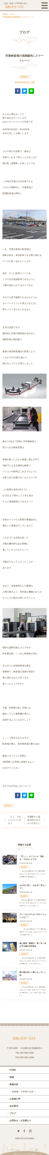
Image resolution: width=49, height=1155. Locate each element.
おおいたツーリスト (22, 1153)
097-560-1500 (27, 1053)
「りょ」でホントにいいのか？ (14, 820)
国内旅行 (24, 77)
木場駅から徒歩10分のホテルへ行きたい (34, 820)
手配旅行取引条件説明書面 (24, 1138)
